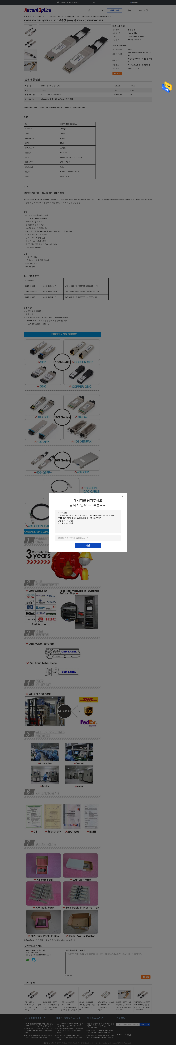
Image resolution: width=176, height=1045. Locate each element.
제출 (88, 545)
